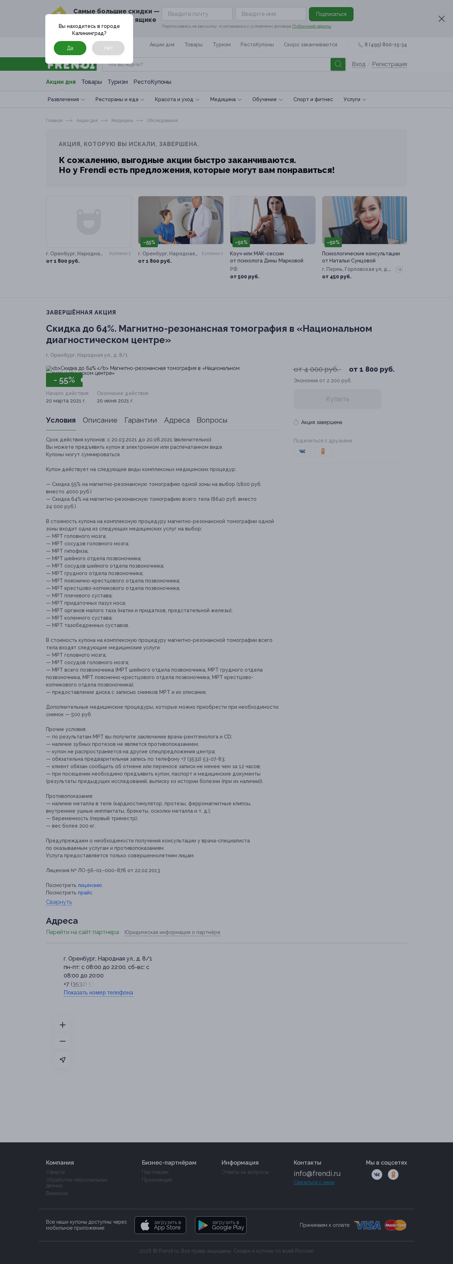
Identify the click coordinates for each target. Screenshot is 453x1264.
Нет (108, 48)
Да (70, 48)
